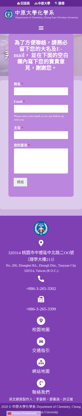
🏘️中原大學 (42, 3)
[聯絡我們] (41, 383)
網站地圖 (41, 371)
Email (19, 101)
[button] (41, 28)
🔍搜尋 (59, 3)
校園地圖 (41, 329)
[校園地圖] (41, 320)
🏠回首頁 (23, 3)
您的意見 (22, 145)
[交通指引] (41, 341)
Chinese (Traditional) (23, 413)
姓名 (18, 84)
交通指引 (41, 350)
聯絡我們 (41, 392)
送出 (20, 182)
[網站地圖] (41, 362)
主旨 (18, 128)
